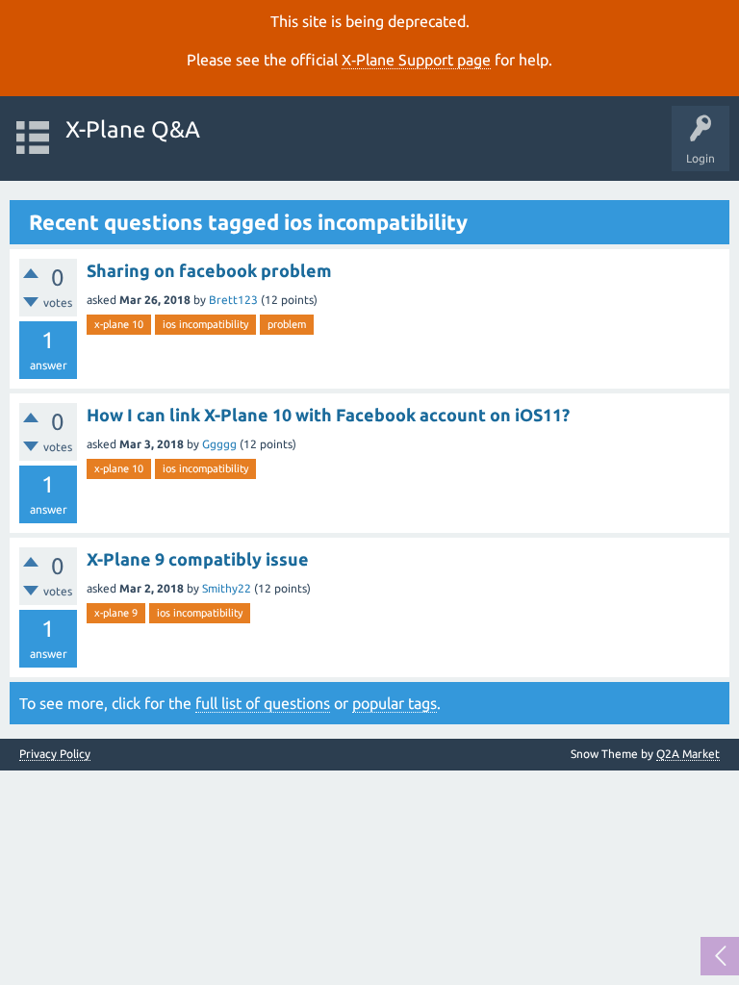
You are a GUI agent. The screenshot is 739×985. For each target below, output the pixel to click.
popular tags (394, 703)
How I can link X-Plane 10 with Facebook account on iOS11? (328, 414)
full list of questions (262, 703)
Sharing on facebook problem (209, 270)
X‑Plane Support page (416, 59)
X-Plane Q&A (132, 129)
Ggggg (219, 444)
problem (287, 324)
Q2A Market (688, 753)
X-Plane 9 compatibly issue (198, 558)
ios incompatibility (205, 324)
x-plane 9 (116, 613)
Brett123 (233, 299)
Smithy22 (226, 588)
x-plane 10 (118, 324)
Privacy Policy (54, 754)
